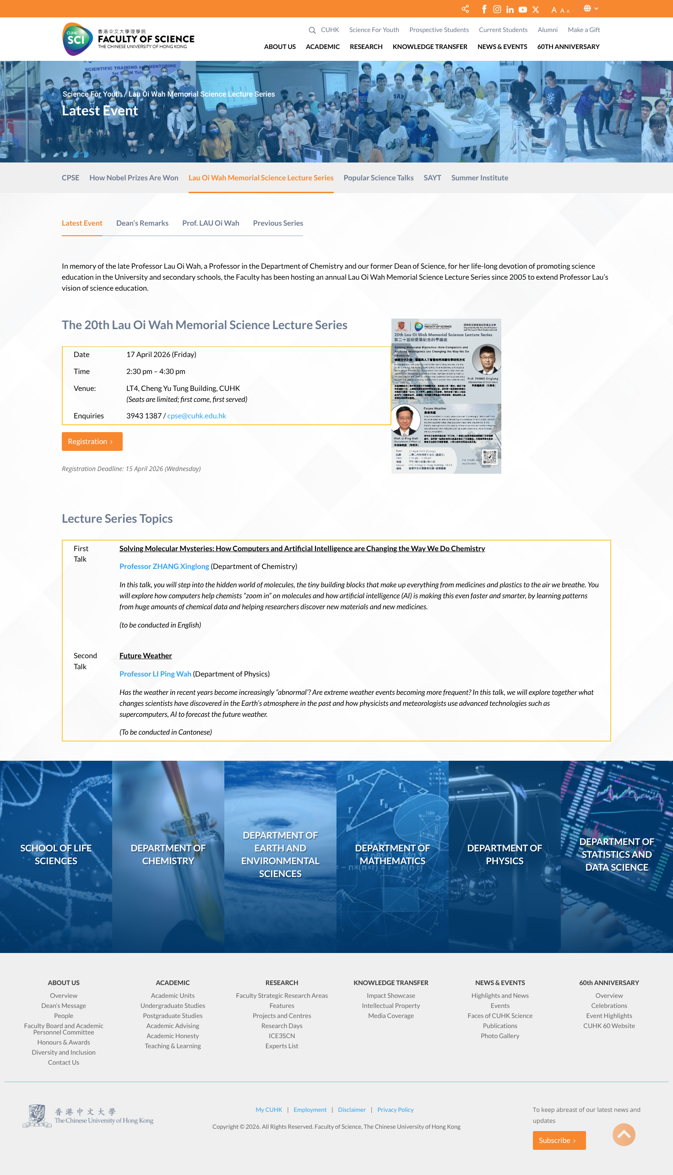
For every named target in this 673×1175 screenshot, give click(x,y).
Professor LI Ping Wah (155, 674)
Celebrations (609, 1005)
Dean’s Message (63, 1005)
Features (282, 1005)
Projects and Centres (282, 1016)
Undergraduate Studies (173, 1005)
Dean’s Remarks (142, 223)
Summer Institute (479, 178)
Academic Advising (173, 1026)
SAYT (432, 178)
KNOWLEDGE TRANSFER (430, 46)
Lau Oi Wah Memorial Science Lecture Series (261, 178)
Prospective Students (439, 30)
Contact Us (63, 1062)
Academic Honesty (173, 1036)
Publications (500, 1026)
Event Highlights (609, 1016)
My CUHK (268, 1109)
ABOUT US (280, 46)
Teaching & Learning (173, 1046)
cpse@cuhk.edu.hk (196, 416)
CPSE (70, 178)
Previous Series (278, 223)
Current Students (503, 30)
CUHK (330, 30)
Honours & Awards (63, 1042)
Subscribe (554, 1140)
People (63, 1016)
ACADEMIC (323, 46)
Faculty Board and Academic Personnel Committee (63, 1029)
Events (500, 1005)
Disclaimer (352, 1109)
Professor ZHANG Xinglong (164, 566)
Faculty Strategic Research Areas (282, 995)
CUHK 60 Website (609, 1026)
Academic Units (173, 995)
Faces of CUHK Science (499, 1016)
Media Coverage (391, 1016)
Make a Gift (584, 30)
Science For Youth (374, 30)
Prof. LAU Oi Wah (210, 223)
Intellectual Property (391, 1005)
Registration (87, 441)
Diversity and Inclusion (63, 1052)
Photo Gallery (500, 1036)
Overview (63, 995)
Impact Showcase (391, 995)
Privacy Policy (395, 1109)
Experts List (282, 1046)
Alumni (548, 30)
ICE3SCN (282, 1036)
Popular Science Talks (379, 178)
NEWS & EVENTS (502, 46)
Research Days (282, 1026)
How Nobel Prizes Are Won (133, 178)
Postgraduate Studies (172, 1016)
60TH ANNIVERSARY (568, 46)
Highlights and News (500, 995)
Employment (310, 1109)
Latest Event (82, 223)
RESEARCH (366, 46)
